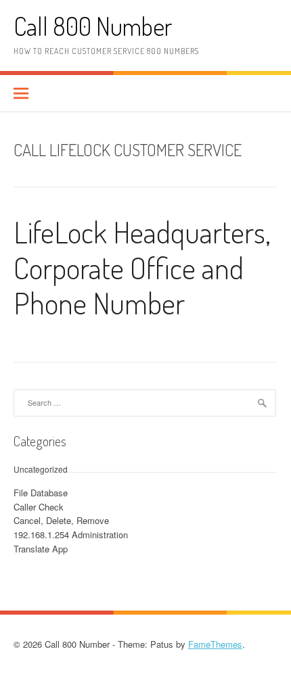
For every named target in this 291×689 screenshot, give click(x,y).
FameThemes (215, 644)
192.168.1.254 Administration (71, 534)
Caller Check (39, 506)
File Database (41, 492)
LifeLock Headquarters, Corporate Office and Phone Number (142, 267)
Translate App (41, 548)
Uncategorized (41, 469)
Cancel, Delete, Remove (61, 520)
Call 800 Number (93, 26)
